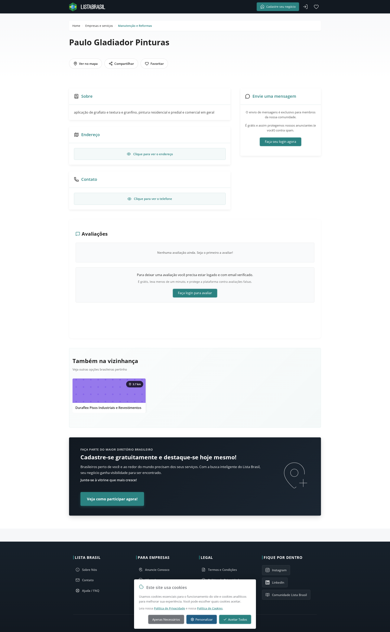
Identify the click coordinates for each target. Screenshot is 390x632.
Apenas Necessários (166, 619)
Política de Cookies (210, 608)
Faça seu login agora (280, 141)
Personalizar (204, 619)
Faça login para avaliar (195, 293)
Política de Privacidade (169, 608)
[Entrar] (305, 6)
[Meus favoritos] (316, 6)
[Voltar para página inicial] (88, 6)
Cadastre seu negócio (281, 7)
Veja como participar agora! (112, 498)
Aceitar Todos (237, 619)
